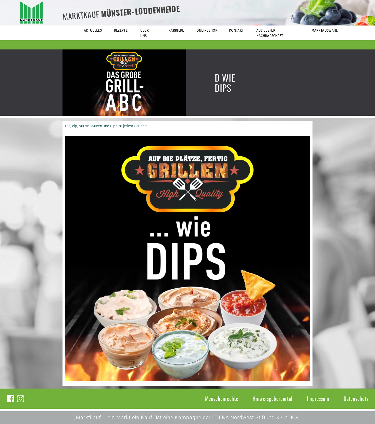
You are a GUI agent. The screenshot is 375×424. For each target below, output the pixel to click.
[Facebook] (10, 398)
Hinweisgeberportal (273, 398)
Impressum (318, 398)
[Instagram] (20, 398)
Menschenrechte (221, 398)
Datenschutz (356, 398)
